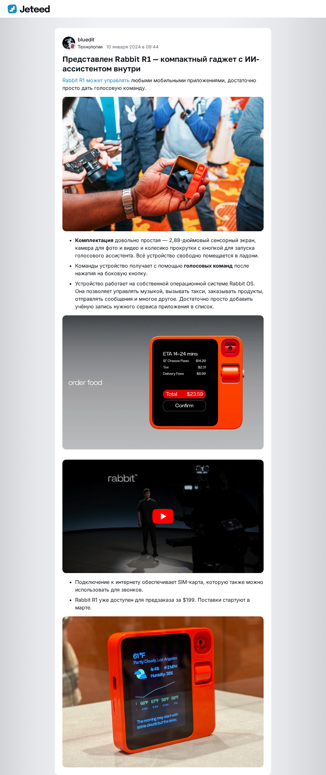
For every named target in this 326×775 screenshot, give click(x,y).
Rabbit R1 (73, 80)
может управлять (108, 80)
